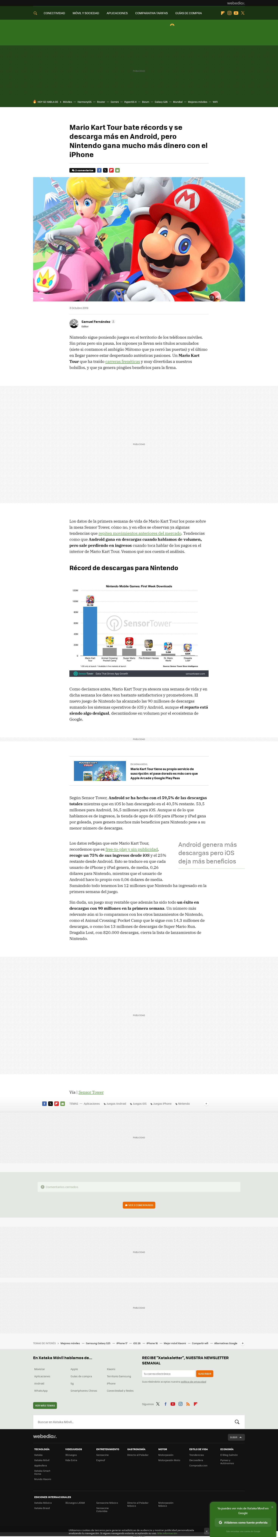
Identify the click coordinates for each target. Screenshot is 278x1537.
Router (101, 102)
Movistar (39, 1369)
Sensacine (102, 1455)
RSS (188, 1403)
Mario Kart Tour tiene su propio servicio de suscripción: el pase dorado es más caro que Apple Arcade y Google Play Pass (164, 773)
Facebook (99, 170)
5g (72, 1383)
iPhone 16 (152, 1343)
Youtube (236, 13)
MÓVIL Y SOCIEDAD (86, 13)
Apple (74, 1369)
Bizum (145, 102)
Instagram (229, 13)
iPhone (111, 1383)
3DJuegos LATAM (75, 1502)
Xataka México (43, 1502)
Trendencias (196, 1455)
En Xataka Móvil (139, 764)
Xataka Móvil (41, 1460)
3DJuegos (71, 1455)
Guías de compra (81, 1376)
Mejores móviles (197, 102)
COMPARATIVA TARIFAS (151, 13)
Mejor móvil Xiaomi (175, 1343)
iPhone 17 (122, 1343)
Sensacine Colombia (102, 1509)
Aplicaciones (92, 1103)
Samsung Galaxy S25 (98, 1343)
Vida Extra (71, 1460)
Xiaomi (111, 1369)
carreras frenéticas (122, 361)
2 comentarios (84, 170)
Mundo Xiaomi (42, 1479)
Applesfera (40, 1465)
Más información (167, 1533)
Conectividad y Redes (120, 1390)
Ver (140, 1205)
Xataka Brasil (42, 1508)
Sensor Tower (91, 1092)
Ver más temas (45, 1405)
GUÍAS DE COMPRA (188, 13)
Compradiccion (198, 1465)
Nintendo (184, 1103)
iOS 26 (137, 1343)
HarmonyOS (85, 102)
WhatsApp (41, 1390)
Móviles (67, 102)
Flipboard (223, 13)
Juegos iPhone (162, 1103)
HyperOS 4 (130, 102)
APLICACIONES (117, 13)
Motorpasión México (165, 1504)
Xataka (38, 1455)
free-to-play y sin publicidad (132, 849)
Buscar (237, 1422)
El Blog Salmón (229, 1455)
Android (39, 1383)
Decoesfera (196, 1460)
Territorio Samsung (119, 1376)
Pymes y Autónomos (227, 1461)
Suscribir (204, 1373)
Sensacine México (107, 1502)
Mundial (177, 102)
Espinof (100, 1460)
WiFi (215, 102)
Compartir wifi (200, 1343)
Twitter (242, 13)
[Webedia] (236, 3)
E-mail (117, 170)
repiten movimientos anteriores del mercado (140, 533)
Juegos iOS (140, 1103)
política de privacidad (193, 1381)
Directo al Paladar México (137, 1504)
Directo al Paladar (137, 1455)
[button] (97, 321)
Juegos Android (116, 1103)
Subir (233, 1437)
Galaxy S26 (161, 102)
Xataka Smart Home (42, 1472)
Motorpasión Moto (169, 1460)
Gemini (115, 102)
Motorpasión (165, 1455)
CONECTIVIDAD (54, 13)
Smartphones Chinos (84, 1390)
